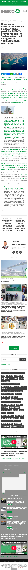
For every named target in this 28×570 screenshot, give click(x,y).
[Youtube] (15, 4)
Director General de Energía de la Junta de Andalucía (13, 387)
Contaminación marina (11, 378)
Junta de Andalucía (7, 410)
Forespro (11, 393)
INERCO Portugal (16, 334)
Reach (21, 418)
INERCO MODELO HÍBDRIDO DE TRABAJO (11, 402)
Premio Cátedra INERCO (7, 415)
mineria (21, 410)
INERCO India (17, 333)
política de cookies (19, 567)
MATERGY (15, 410)
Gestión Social (5, 396)
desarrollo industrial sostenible (10, 383)
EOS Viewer (4, 393)
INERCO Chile (19, 332)
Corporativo (4, 332)
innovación (5, 407)
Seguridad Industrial (7, 423)
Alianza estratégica (7, 373)
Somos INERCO (18, 423)
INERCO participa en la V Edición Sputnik (17, 1)
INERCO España (4, 20)
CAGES (3, 375)
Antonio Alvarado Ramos (9, 47)
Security (18, 421)
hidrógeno (14, 399)
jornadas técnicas (14, 407)
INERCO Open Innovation (8, 404)
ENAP (3, 391)
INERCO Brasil (11, 332)
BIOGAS (15, 373)
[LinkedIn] (10, 4)
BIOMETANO (22, 373)
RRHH (22, 334)
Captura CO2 (9, 375)
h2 (11, 396)
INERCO (20, 399)
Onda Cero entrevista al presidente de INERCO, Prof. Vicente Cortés (14, 280)
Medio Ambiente (13, 20)
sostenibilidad (5, 426)
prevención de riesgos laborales (10, 418)
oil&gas (4, 413)
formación (18, 393)
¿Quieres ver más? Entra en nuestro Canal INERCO (13, 458)
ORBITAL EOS (11, 413)
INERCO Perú (8, 334)
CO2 (3, 378)
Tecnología (19, 22)
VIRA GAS (21, 426)
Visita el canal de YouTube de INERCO (10, 556)
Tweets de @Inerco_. (6, 364)
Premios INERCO (19, 415)
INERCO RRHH (19, 404)
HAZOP (15, 396)
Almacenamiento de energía (8, 302)
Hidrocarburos (6, 399)
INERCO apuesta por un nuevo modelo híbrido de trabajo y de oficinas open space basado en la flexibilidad (13, 338)
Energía (3, 278)
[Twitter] (12, 4)
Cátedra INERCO (6, 381)
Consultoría (19, 302)
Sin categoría (16, 304)
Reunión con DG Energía (8, 421)
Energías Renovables (17, 391)
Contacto (14, 348)
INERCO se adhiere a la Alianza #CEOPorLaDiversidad (15, 515)
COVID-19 (21, 378)
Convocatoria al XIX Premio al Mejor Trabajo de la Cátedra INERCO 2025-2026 (17, 509)
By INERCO (14, 504)
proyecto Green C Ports (8, 77)
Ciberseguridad (18, 375)
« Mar (3, 493)
